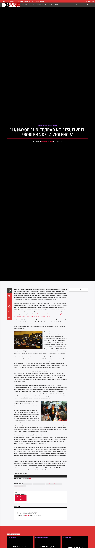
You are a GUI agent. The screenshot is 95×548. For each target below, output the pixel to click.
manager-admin (47, 154)
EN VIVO (86, 5)
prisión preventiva (57, 510)
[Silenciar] (61, 503)
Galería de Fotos (12, 1)
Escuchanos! (74, 5)
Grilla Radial (54, 5)
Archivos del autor (20, 525)
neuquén (48, 510)
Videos (3, 1)
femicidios (42, 510)
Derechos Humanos (42, 137)
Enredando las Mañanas (24, 1)
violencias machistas (19, 512)
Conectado (27, 542)
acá (30, 505)
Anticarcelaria (28, 510)
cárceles (35, 510)
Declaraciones (43, 5)
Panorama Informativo (38, 1)
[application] (40, 502)
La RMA (26, 5)
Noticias (33, 5)
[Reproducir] (15, 503)
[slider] (65, 502)
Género (50, 137)
